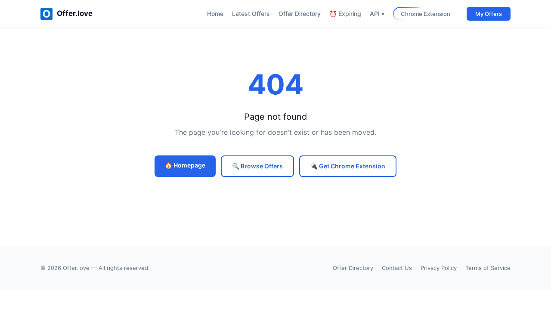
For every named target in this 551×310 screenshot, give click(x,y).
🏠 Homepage (185, 165)
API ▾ (377, 13)
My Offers (488, 13)
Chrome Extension (425, 13)
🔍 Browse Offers (257, 166)
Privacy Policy (439, 267)
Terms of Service (488, 267)
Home (215, 13)
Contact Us (397, 267)
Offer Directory (300, 13)
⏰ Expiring (345, 13)
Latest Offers (251, 13)
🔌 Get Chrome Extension (347, 166)
